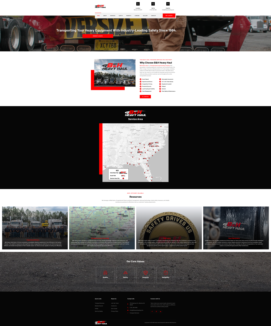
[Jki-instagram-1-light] (156, 311)
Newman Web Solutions (171, 322)
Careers (137, 15)
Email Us (168, 8)
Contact (153, 15)
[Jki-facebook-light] (152, 311)
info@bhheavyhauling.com (168, 10)
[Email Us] (168, 4)
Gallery (145, 15)
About (105, 15)
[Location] (138, 4)
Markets (128, 15)
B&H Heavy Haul (144, 65)
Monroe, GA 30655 (138, 10)
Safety (121, 15)
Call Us (153, 8)
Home (98, 15)
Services (112, 15)
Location (138, 8)
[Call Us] (153, 4)
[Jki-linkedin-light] (160, 311)
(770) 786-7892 (153, 10)
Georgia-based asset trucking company (160, 65)
